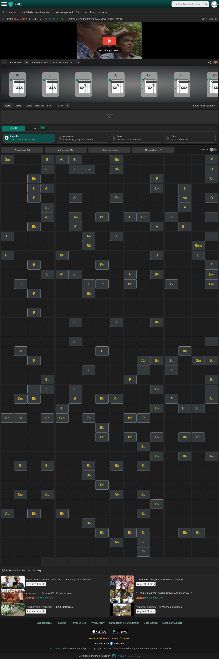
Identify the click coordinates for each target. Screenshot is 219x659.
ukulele (29, 106)
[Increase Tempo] (26, 62)
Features (61, 622)
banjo (50, 106)
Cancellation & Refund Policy (124, 622)
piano (18, 106)
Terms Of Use (78, 622)
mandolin (39, 106)
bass (60, 106)
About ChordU (44, 622)
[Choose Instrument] (67, 105)
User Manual (151, 622)
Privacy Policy (97, 622)
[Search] (206, 4)
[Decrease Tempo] (4, 62)
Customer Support (172, 622)
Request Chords (36, 583)
